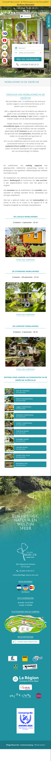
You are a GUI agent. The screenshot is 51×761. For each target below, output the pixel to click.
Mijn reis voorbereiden (28, 59)
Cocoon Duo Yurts (23, 456)
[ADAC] (25, 656)
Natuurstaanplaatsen (24, 399)
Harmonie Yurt (22, 464)
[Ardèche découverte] (25, 685)
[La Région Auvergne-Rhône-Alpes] (25, 677)
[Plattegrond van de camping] (25, 615)
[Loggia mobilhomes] (25, 228)
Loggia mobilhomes (23, 408)
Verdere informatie (25, 4)
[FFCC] (12, 656)
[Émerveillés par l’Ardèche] (39, 693)
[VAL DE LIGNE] (20, 693)
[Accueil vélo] (15, 665)
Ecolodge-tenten (22, 440)
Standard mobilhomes (25, 416)
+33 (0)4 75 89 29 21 (27, 8)
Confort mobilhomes (24, 424)
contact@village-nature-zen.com (25, 575)
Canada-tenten (22, 448)
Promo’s (27, 16)
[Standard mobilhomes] (25, 283)
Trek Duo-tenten (22, 432)
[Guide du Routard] (30, 665)
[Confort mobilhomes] (25, 338)
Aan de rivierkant (23, 391)
